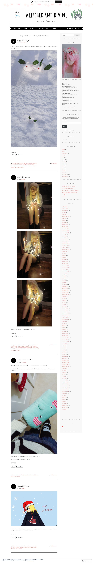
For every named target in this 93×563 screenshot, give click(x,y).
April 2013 (64, 409)
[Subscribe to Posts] (62, 426)
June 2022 (64, 234)
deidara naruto (30, 546)
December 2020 (65, 265)
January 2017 (65, 358)
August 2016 (64, 368)
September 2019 (65, 294)
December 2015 (65, 385)
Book (63, 151)
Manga (63, 170)
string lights (17, 350)
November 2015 (65, 387)
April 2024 (64, 214)
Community (70, 28)
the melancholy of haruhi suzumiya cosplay (25, 166)
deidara (25, 546)
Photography (65, 176)
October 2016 (65, 364)
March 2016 (64, 378)
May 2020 (64, 280)
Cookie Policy (30, 560)
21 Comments (54, 474)
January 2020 (65, 288)
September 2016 (65, 366)
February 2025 (65, 210)
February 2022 (65, 239)
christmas (30, 346)
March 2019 (64, 306)
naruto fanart (19, 548)
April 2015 (64, 401)
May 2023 (64, 220)
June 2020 (64, 278)
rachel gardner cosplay (27, 347)
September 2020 (65, 271)
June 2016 (64, 372)
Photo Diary (55, 28)
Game (63, 168)
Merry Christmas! (23, 177)
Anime (25, 28)
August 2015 (64, 393)
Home (14, 28)
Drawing (23, 488)
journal (29, 474)
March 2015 (64, 403)
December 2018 (65, 313)
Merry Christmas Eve (25, 360)
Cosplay (41, 28)
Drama (63, 159)
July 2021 (64, 253)
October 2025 (65, 208)
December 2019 (65, 290)
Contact (77, 28)
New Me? (64, 196)
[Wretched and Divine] (46, 25)
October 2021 (65, 247)
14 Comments (54, 546)
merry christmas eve (15, 476)
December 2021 (65, 243)
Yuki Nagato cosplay (19, 167)
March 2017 (64, 354)
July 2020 (64, 276)
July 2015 (64, 395)
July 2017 (64, 345)
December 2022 (65, 228)
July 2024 (64, 212)
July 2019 (64, 298)
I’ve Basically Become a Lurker (68, 186)
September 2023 (65, 216)
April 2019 (64, 304)
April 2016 (64, 376)
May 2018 (64, 327)
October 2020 (65, 269)
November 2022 (65, 230)
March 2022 (64, 236)
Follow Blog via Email (71, 114)
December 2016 (65, 360)
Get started (58, 1)
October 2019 (65, 292)
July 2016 (64, 370)
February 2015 (65, 405)
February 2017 (65, 356)
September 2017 (65, 341)
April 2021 (64, 257)
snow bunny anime (18, 164)
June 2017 (64, 348)
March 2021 (64, 259)
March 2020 (64, 284)
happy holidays (19, 163)
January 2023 (65, 226)
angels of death (15, 345)
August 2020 (64, 273)
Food (63, 166)
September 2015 (65, 391)
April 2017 (64, 352)
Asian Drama (33, 28)
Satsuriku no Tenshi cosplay (20, 348)
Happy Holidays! (23, 40)
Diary (47, 28)
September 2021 (65, 249)
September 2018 (65, 319)
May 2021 (64, 255)
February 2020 (65, 286)
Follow (64, 126)
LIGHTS (12, 347)
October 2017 (65, 339)
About (20, 28)
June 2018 (64, 325)
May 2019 (64, 302)
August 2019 (64, 296)
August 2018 (64, 321)
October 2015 (65, 389)
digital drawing (16, 547)
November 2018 (65, 315)
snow (32, 163)
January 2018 (65, 335)
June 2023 (64, 218)
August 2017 (64, 343)
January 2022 (65, 241)
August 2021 (64, 251)
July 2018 (64, 323)
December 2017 (65, 337)
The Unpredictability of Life (68, 188)
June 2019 (64, 300)
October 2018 (65, 317)
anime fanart (18, 546)
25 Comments (54, 345)
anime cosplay (24, 346)
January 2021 (65, 263)
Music (63, 172)
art (22, 546)
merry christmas (27, 163)
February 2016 (65, 380)
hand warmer (18, 474)
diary (13, 474)
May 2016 (64, 374)
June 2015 (64, 397)
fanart (25, 547)
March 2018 (64, 331)
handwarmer (24, 474)
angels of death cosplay (25, 345)
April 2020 (64, 282)
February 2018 (65, 333)
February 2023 (65, 224)
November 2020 (65, 267)
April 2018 (64, 329)
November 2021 (65, 245)
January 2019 (65, 310)
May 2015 (64, 399)
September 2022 (65, 232)
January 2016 (65, 382)
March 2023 (64, 222)
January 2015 (65, 407)
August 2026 (64, 206)
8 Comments (54, 163)
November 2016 (65, 362)
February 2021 (65, 261)
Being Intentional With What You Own (70, 190)
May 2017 (64, 350)
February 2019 (65, 308)
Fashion (63, 28)
